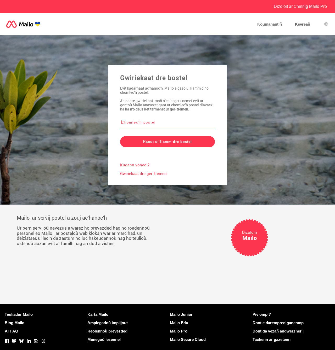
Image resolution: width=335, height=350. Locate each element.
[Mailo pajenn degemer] (23, 24)
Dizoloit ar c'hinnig (300, 6)
